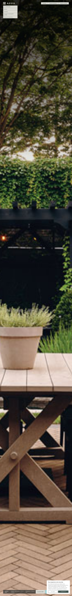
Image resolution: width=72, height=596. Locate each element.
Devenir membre (52, 3)
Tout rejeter (53, 591)
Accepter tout (63, 591)
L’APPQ (5, 9)
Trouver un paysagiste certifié (9, 14)
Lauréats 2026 (6, 592)
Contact (44, 3)
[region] (58, 587)
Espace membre (63, 3)
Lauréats (6, 11)
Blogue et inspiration (8, 17)
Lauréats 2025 (40, 591)
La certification (7, 6)
